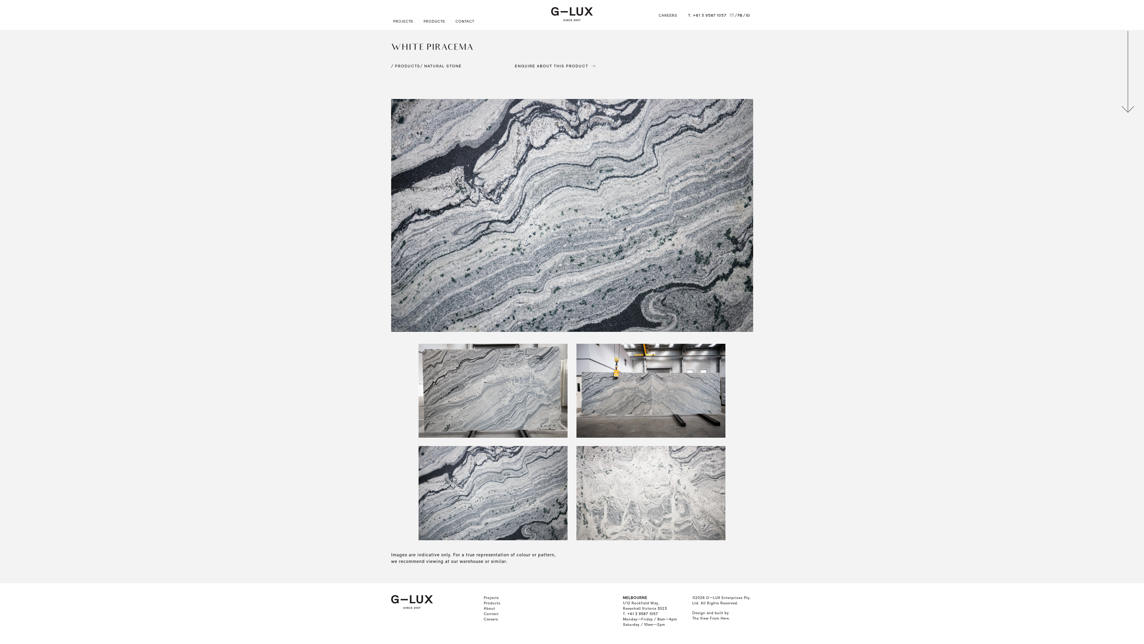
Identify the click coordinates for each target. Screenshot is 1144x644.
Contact (465, 21)
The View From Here (710, 618)
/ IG (746, 15)
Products (492, 603)
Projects (491, 598)
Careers (668, 15)
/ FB (738, 15)
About (489, 608)
